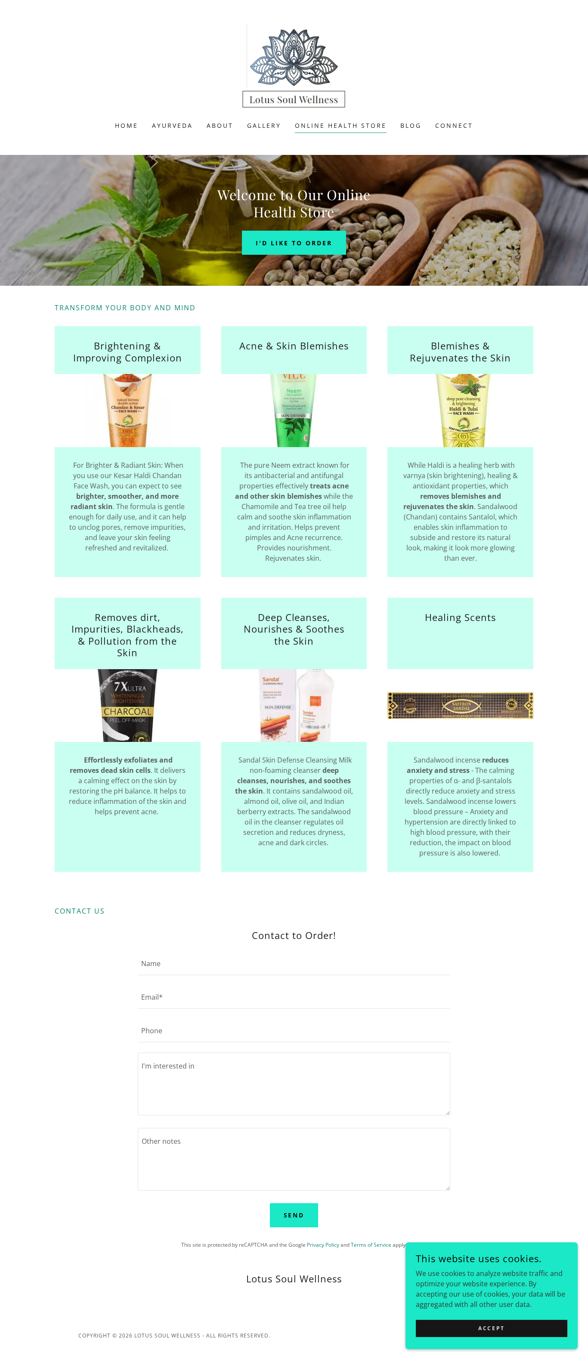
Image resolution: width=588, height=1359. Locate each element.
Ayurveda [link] (172, 125)
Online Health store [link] (341, 125)
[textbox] (294, 963)
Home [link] (126, 125)
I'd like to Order (294, 243)
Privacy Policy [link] (323, 1244)
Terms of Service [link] (371, 1244)
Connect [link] (454, 125)
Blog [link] (410, 125)
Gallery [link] (264, 125)
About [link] (220, 125)
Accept (491, 1328)
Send (294, 1215)
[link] (294, 66)
